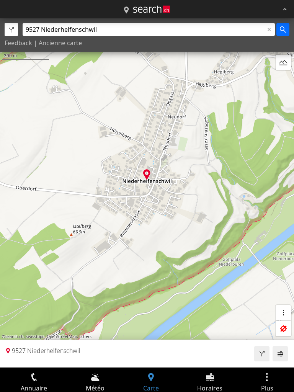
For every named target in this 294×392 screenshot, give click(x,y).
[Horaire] (280, 353)
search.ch (14, 336)
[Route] (262, 353)
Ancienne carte (60, 43)
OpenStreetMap (62, 336)
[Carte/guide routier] (126, 10)
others (85, 336)
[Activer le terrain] (283, 62)
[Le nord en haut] (283, 80)
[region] (147, 193)
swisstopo (35, 336)
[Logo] (151, 9)
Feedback (18, 43)
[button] (146, 174)
